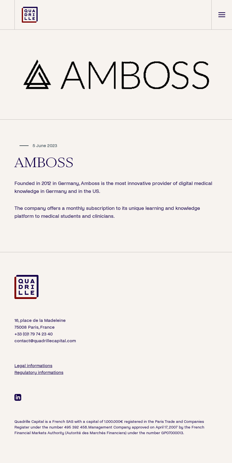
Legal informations (33, 365)
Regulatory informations (38, 372)
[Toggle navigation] (221, 14)
